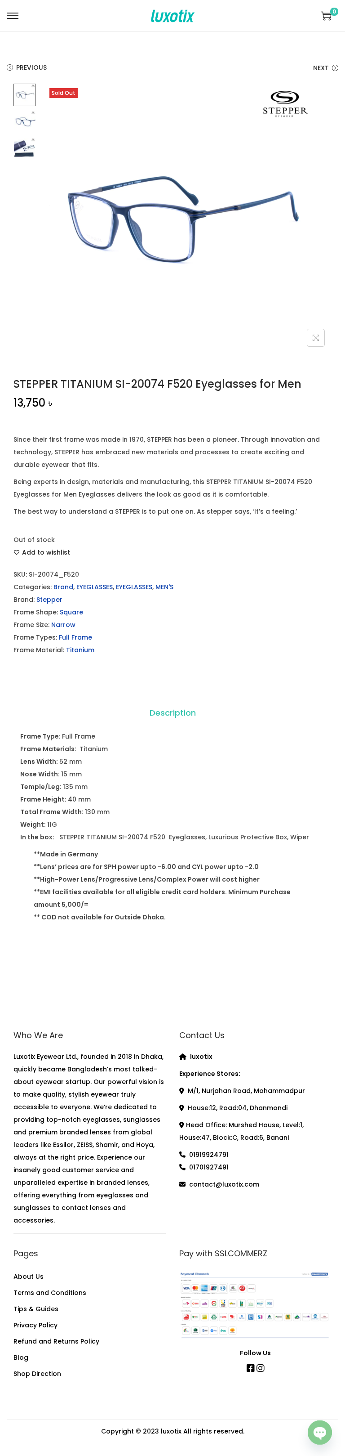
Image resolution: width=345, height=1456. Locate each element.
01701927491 (209, 1167)
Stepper (49, 599)
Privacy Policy (35, 1325)
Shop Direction (37, 1373)
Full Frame (75, 637)
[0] (326, 15)
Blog (20, 1357)
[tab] (173, 713)
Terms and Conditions (49, 1292)
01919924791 (209, 1154)
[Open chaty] (320, 1432)
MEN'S (164, 586)
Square (71, 612)
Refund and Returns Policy (56, 1341)
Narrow (63, 624)
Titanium (80, 649)
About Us (28, 1276)
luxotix (171, 1431)
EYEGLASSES (94, 586)
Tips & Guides (35, 1308)
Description (173, 712)
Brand (63, 586)
